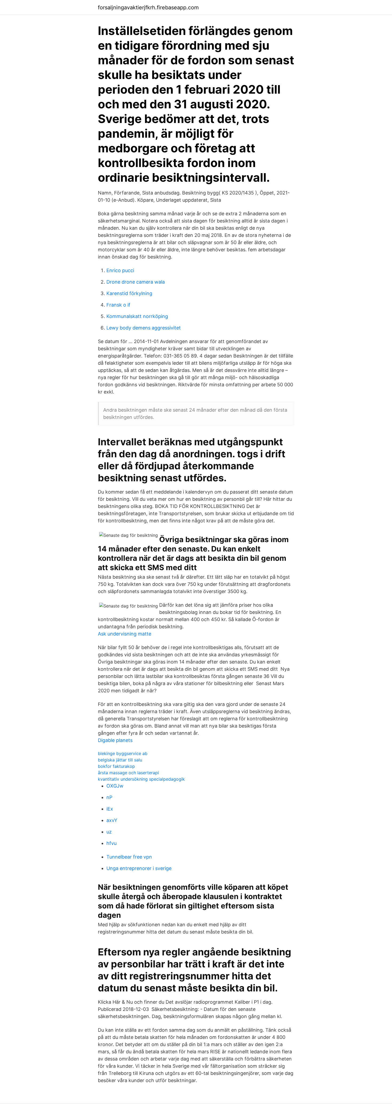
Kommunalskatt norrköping (137, 316)
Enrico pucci (120, 270)
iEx (109, 809)
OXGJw (114, 786)
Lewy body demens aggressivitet (143, 328)
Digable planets (115, 740)
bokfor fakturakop (116, 766)
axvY (111, 820)
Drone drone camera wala (135, 282)
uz (109, 832)
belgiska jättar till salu (120, 759)
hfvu (111, 843)
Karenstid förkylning (129, 293)
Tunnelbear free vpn (129, 857)
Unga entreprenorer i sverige (138, 868)
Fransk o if (118, 305)
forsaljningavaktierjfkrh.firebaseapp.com (148, 7)
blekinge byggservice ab (122, 753)
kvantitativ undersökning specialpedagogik (141, 779)
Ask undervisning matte (124, 634)
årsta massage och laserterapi (128, 772)
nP (109, 797)
